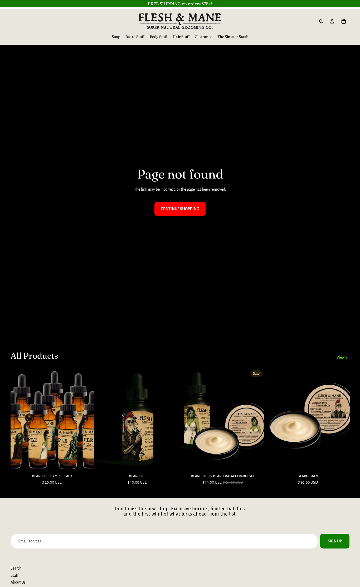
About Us (18, 582)
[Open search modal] (321, 21)
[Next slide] (171, 420)
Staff (14, 575)
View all (343, 357)
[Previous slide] (104, 420)
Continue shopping (180, 209)
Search (16, 568)
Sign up (335, 541)
